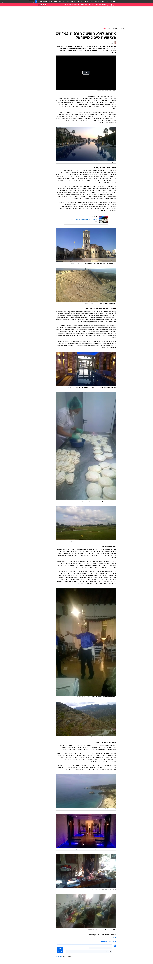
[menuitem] (106, 1)
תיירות (67, 1)
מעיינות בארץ (72, 4)
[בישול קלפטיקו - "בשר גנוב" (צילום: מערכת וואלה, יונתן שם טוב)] (86, 872)
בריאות (73, 1)
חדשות (107, 1)
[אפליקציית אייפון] (43, 5)
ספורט (102, 1)
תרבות (91, 1)
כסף (82, 1)
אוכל (77, 1)
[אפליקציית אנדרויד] (46, 5)
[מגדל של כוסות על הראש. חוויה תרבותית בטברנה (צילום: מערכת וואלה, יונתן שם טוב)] (86, 643)
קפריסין (114, 937)
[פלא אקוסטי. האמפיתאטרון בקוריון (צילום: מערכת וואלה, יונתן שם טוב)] (86, 286)
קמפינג (78, 4)
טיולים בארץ (98, 4)
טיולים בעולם (92, 4)
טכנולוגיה (61, 1)
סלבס (86, 1)
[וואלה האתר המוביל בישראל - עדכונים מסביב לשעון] (113, 1)
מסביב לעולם (84, 4)
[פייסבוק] (39, 5)
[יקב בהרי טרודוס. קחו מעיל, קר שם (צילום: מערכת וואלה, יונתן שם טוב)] (86, 720)
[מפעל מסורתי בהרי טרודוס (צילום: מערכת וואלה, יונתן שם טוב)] (86, 912)
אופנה (55, 1)
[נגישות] (2, 2)
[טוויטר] (41, 5)
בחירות (97, 1)
